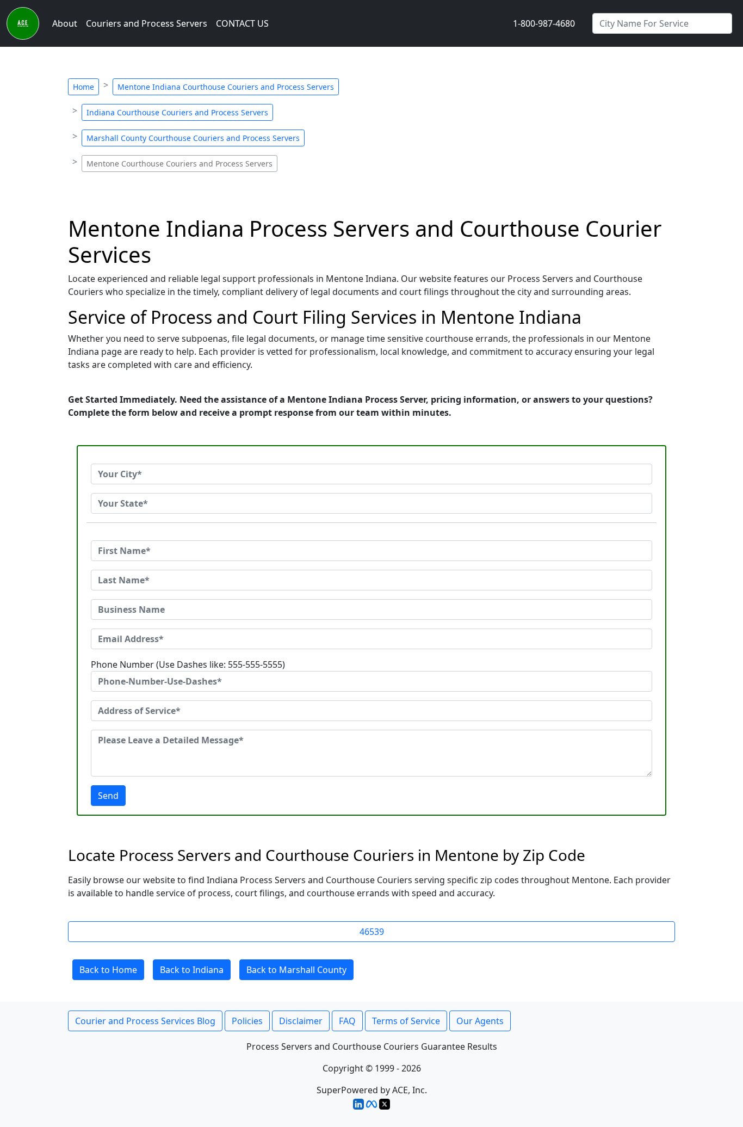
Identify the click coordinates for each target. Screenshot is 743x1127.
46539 (372, 932)
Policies (247, 1021)
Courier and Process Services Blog (145, 1021)
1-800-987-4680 (544, 23)
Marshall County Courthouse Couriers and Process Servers (193, 138)
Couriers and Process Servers (146, 23)
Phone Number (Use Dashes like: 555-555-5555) (188, 664)
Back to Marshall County (296, 970)
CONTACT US (242, 23)
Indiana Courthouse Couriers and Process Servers (177, 112)
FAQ (347, 1021)
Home (83, 87)
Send (108, 796)
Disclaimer (301, 1021)
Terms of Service (406, 1021)
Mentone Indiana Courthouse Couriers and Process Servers (225, 87)
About (64, 23)
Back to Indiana (192, 970)
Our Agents (480, 1021)
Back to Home (108, 970)
